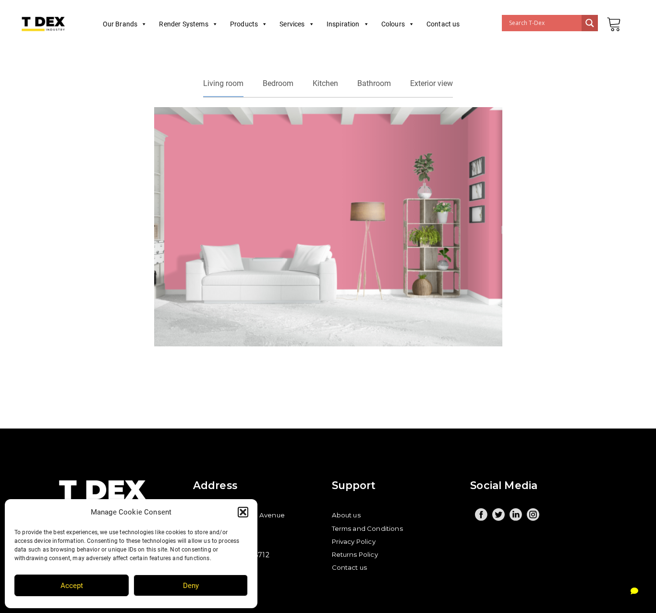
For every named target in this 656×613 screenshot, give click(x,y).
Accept (72, 585)
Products (244, 24)
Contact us (443, 24)
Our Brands (120, 24)
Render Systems (183, 24)
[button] (243, 512)
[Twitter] (498, 514)
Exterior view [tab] (431, 83)
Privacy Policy (354, 541)
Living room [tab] (223, 83)
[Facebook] (481, 514)
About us (346, 515)
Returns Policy (355, 554)
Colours (393, 24)
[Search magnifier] (590, 23)
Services (291, 24)
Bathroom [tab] (374, 83)
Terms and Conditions (367, 528)
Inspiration (343, 24)
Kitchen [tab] (325, 83)
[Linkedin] (515, 514)
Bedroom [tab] (278, 83)
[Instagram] (533, 514)
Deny (191, 585)
